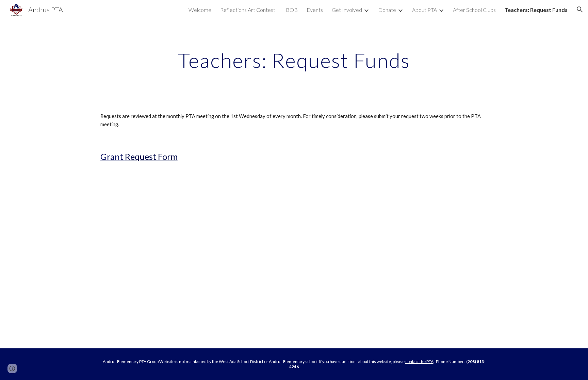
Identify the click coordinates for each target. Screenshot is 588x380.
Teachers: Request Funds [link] (536, 9)
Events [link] (315, 9)
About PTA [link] (424, 9)
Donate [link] (387, 9)
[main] (294, 60)
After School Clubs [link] (474, 9)
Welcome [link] (200, 9)
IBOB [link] (291, 9)
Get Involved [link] (347, 9)
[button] (580, 9)
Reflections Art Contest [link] (247, 9)
